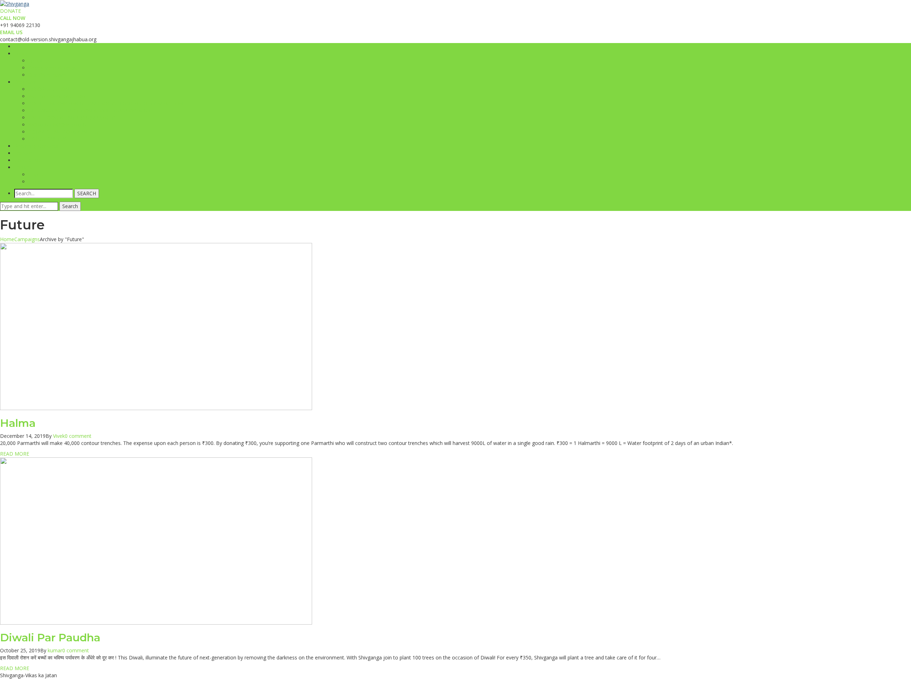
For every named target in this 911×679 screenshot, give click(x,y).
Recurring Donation (37, 146)
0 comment (78, 436)
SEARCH (86, 193)
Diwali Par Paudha (50, 637)
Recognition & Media (53, 67)
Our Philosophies (48, 74)
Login (35, 181)
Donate (23, 153)
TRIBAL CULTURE (49, 139)
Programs (25, 82)
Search (70, 206)
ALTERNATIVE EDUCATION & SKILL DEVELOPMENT (89, 110)
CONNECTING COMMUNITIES (63, 131)
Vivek (59, 436)
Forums (23, 167)
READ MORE (14, 453)
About (21, 53)
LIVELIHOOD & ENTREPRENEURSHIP (71, 117)
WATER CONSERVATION (57, 96)
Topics (36, 174)
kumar (55, 650)
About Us (39, 60)
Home (21, 46)
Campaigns (27, 239)
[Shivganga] (14, 3)
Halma (18, 423)
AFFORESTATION (48, 89)
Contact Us (27, 160)
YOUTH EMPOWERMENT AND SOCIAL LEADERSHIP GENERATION (105, 103)
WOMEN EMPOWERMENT (59, 124)
